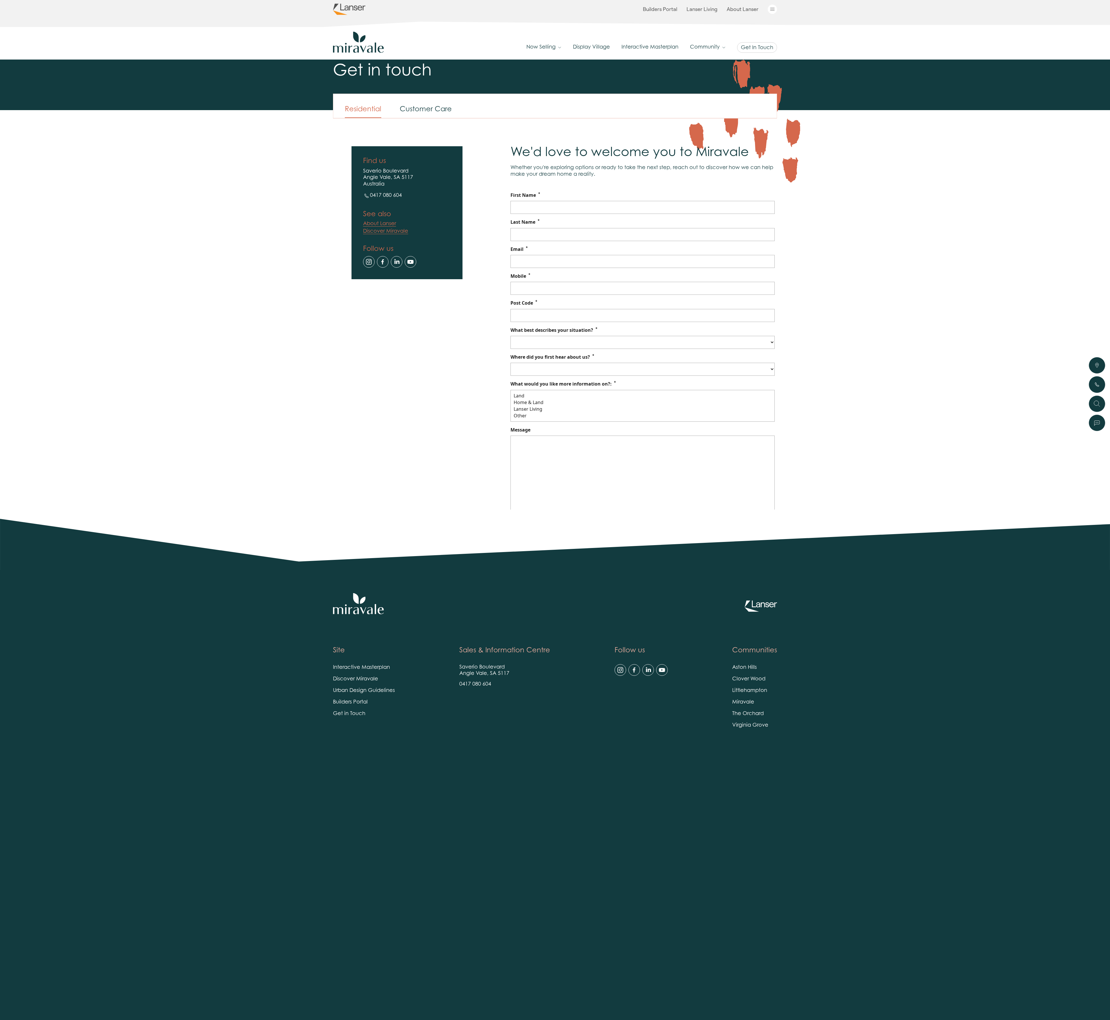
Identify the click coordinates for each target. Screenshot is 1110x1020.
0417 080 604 (386, 195)
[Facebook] (382, 262)
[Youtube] (410, 262)
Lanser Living (702, 9)
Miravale (743, 702)
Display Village (591, 47)
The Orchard (748, 714)
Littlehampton (749, 690)
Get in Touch (349, 714)
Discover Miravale (385, 231)
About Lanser (742, 9)
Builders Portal (660, 9)
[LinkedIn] (396, 262)
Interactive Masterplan (649, 47)
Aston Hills (744, 667)
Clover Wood (748, 679)
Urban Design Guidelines (364, 690)
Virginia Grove (750, 725)
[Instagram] (369, 262)
